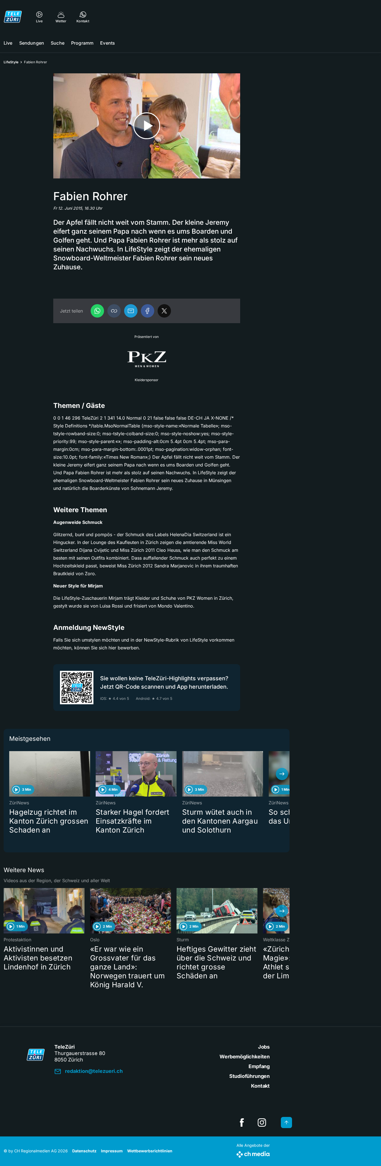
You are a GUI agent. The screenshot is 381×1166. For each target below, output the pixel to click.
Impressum (112, 1150)
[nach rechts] (282, 774)
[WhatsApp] (97, 311)
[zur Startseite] (13, 16)
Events (107, 43)
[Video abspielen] (146, 125)
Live (8, 43)
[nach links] (11, 774)
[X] (164, 311)
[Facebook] (147, 311)
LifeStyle (11, 62)
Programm (82, 43)
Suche (57, 43)
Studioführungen (249, 1076)
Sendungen (31, 43)
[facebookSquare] (241, 1122)
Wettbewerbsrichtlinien (149, 1150)
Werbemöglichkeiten (245, 1056)
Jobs (264, 1047)
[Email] (131, 311)
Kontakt (260, 1086)
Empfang (259, 1066)
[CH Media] (253, 1153)
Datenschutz (84, 1150)
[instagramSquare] (261, 1122)
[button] (114, 311)
